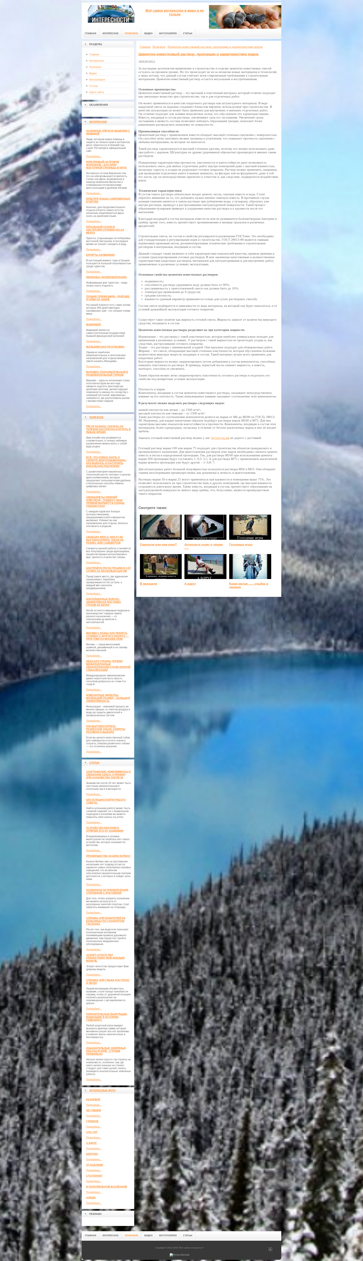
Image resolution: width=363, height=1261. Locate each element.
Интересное (96, 60)
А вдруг (91, 1143)
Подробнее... (94, 156)
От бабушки (94, 1164)
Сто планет (94, 1175)
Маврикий (93, 324)
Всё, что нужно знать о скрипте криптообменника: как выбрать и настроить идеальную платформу (106, 462)
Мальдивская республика (105, 346)
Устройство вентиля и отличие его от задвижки (105, 829)
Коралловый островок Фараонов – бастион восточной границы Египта (106, 164)
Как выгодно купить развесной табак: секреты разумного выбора (105, 729)
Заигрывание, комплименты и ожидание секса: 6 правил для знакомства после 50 (108, 774)
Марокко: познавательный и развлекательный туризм (107, 373)
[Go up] (270, 1250)
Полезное (95, 67)
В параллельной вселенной (106, 1186)
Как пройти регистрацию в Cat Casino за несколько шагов (108, 570)
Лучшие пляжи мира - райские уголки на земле (108, 298)
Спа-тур (91, 1132)
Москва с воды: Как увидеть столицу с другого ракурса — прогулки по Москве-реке (107, 636)
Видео (93, 73)
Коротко (92, 1154)
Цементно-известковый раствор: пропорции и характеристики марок (198, 54)
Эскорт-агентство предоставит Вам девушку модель (105, 958)
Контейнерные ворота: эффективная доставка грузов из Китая (103, 602)
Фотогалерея (97, 79)
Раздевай (93, 1099)
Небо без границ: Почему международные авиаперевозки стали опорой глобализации (108, 665)
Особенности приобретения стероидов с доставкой (107, 891)
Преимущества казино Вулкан (108, 856)
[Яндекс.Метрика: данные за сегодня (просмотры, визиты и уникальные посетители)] (179, 1255)
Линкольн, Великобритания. (106, 277)
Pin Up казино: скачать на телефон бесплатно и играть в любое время (108, 429)
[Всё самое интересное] (111, 15)
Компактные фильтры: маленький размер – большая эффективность (108, 698)
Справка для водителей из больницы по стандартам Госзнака (105, 921)
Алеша (91, 1197)
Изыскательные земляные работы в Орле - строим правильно (106, 1051)
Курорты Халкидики (100, 255)
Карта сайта (96, 92)
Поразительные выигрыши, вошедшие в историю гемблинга (106, 1017)
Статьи (93, 86)
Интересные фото (102, 1090)
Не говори (93, 1110)
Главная (94, 54)
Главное (92, 1121)
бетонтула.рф (220, 438)
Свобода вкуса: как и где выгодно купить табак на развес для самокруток (105, 540)
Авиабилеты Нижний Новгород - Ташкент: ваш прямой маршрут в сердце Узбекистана (105, 502)
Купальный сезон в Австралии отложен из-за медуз (105, 229)
